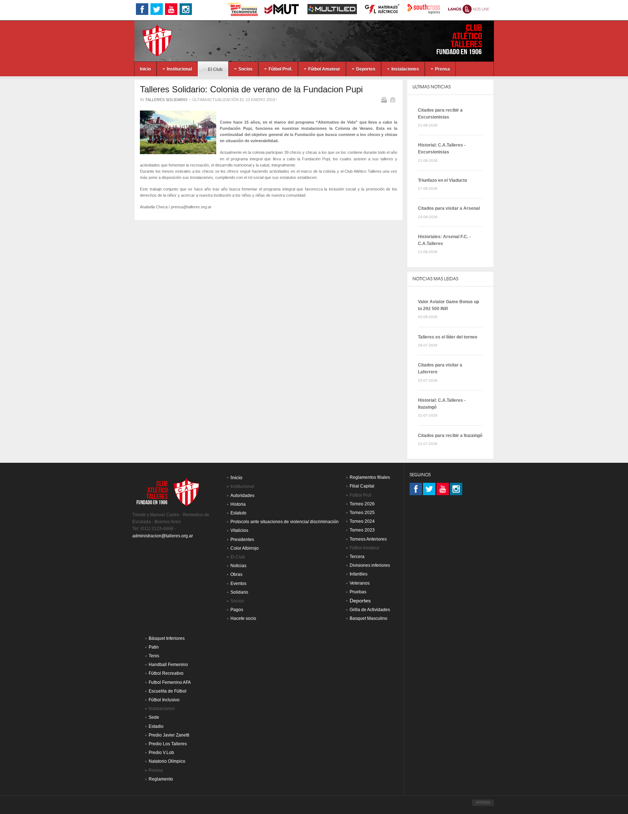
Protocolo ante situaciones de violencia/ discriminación (284, 521)
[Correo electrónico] (393, 101)
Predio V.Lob (161, 752)
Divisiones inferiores (370, 565)
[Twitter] (429, 489)
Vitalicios (239, 530)
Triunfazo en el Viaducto (442, 180)
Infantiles (358, 574)
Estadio (156, 726)
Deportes (360, 601)
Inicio (236, 477)
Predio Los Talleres (168, 743)
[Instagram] (456, 489)
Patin (154, 647)
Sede (154, 717)
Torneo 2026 (362, 503)
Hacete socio (243, 618)
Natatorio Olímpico (167, 761)
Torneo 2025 (362, 512)
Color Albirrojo (244, 548)
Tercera (357, 556)
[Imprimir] (385, 101)
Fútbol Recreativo (166, 673)
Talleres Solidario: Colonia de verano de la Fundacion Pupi (251, 89)
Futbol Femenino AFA (170, 682)
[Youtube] (442, 489)
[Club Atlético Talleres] (150, 40)
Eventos (238, 583)
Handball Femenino (168, 664)
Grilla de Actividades (370, 609)
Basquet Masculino (368, 618)
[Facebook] (415, 489)
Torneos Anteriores (368, 539)
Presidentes (242, 539)
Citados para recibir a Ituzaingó (450, 435)
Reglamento (161, 779)
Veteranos (360, 583)
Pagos (236, 609)
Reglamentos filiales (370, 477)
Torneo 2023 (362, 530)
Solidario (239, 592)
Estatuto (238, 513)
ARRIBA (483, 802)
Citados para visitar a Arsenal (449, 208)
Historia (238, 504)
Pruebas (358, 591)
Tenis (154, 655)
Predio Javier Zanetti (169, 735)
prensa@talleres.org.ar (191, 207)
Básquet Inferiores (167, 638)
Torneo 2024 (362, 521)
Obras (236, 574)
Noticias (238, 565)
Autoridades (242, 495)
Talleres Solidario (166, 99)
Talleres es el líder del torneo (447, 337)
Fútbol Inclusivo (164, 699)
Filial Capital (362, 486)
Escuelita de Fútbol (167, 691)
